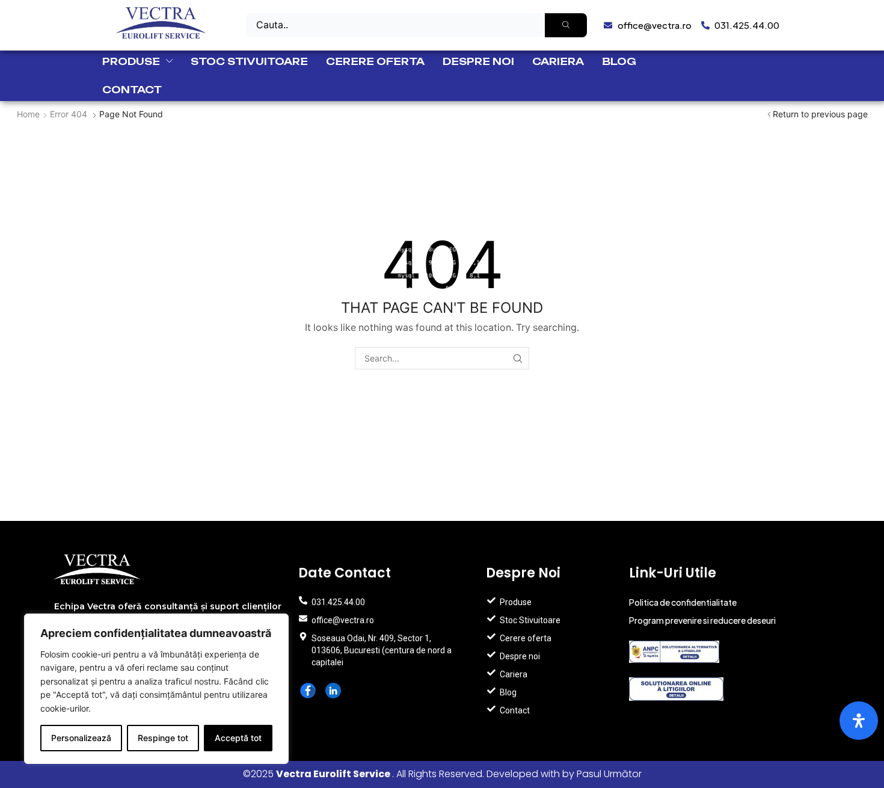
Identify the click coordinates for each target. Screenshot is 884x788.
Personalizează (81, 738)
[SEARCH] (518, 358)
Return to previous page (820, 114)
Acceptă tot (238, 738)
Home (28, 114)
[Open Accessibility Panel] (858, 720)
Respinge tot (163, 738)
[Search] (566, 25)
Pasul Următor (609, 774)
